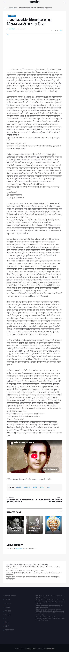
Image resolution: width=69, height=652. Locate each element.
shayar (42, 487)
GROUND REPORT (10, 596)
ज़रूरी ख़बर (8, 603)
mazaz (35, 487)
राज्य (6, 619)
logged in (19, 548)
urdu (48, 487)
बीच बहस (8, 611)
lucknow (27, 487)
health (18, 487)
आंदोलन (7, 600)
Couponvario (31, 648)
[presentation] (58, 511)
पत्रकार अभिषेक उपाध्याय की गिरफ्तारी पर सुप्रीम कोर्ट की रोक (26, 571)
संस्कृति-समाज (12, 15)
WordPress (50, 648)
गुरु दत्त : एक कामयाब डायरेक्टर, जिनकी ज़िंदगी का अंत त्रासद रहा (15, 528)
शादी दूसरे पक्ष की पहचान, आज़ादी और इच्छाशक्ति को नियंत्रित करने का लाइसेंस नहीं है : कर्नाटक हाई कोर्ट (51, 602)
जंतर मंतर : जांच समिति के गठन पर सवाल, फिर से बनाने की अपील (27, 565)
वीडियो (7, 626)
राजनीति (7, 615)
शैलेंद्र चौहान (12, 29)
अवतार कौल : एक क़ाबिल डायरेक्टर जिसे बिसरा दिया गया (34, 529)
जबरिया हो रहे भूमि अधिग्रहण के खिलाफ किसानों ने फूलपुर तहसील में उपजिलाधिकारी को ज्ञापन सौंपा (50, 612)
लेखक (7, 622)
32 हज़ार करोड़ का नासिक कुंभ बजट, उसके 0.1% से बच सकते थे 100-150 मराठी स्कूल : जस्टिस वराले (50, 618)
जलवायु (7, 607)
